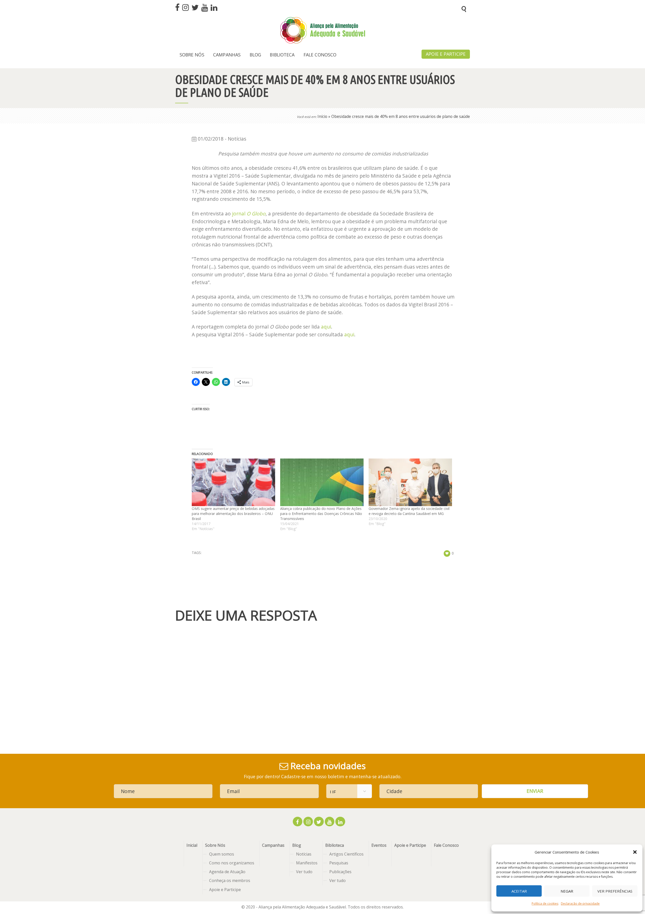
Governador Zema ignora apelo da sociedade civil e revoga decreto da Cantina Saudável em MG (409, 511)
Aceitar (519, 891)
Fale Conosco (446, 845)
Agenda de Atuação (227, 871)
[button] (634, 852)
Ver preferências (614, 891)
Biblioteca (334, 845)
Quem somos (221, 854)
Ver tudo (304, 871)
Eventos (378, 845)
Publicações (340, 871)
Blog (296, 845)
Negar (567, 891)
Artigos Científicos (346, 854)
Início (322, 116)
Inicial (191, 845)
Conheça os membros (229, 880)
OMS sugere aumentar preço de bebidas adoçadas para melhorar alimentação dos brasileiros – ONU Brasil (233, 513)
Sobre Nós (215, 845)
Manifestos (306, 863)
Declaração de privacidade (580, 903)
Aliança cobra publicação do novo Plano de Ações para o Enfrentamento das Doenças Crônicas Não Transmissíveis (321, 513)
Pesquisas (338, 863)
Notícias (303, 854)
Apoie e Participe (225, 889)
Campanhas (273, 845)
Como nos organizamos (231, 863)
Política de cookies (545, 903)
